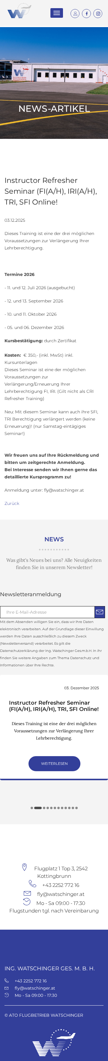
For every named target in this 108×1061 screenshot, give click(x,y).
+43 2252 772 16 (60, 885)
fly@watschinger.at (61, 894)
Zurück (11, 503)
